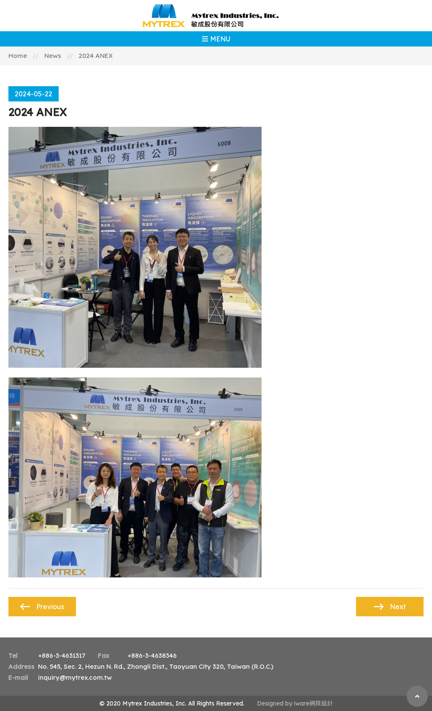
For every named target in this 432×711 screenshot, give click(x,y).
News (52, 56)
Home (17, 56)
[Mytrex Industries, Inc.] (216, 15)
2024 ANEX (95, 56)
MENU (220, 39)
